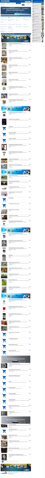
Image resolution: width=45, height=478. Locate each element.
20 (9, 461)
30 (11, 461)
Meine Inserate (21, 0)
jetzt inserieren (27, 1)
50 (15, 461)
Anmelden (29, 0)
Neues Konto (25, 0)
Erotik (23, 3)
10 (7, 461)
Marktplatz (18, 3)
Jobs (13, 3)
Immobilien (8, 3)
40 (13, 461)
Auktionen (28, 3)
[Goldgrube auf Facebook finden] (30, 0)
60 (17, 461)
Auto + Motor (3, 3)
